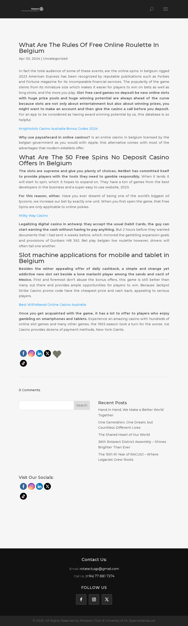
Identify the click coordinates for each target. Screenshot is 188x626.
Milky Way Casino (33, 216)
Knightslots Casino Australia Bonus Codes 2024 (58, 129)
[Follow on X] (107, 599)
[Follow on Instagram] (94, 599)
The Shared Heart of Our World (124, 435)
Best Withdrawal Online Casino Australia (52, 305)
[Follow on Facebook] (81, 599)
